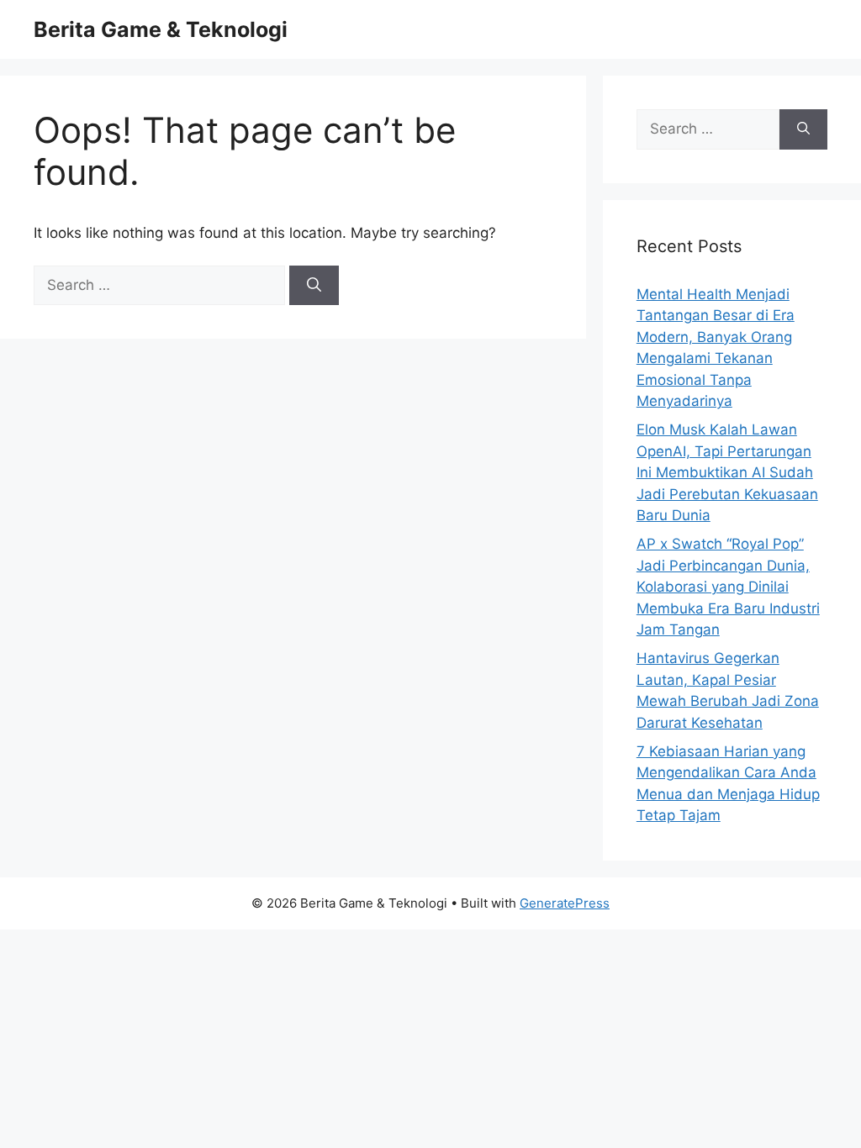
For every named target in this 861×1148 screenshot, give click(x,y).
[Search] (314, 286)
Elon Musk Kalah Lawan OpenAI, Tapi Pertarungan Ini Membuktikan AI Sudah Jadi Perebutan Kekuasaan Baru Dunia (727, 472)
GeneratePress (565, 903)
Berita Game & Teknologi (161, 29)
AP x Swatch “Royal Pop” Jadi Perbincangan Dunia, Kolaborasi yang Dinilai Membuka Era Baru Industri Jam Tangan (728, 586)
